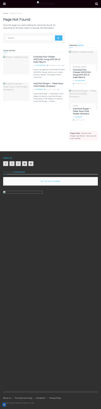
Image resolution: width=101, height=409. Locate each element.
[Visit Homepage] (50, 4)
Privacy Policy (55, 398)
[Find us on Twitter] (11, 163)
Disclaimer (40, 398)
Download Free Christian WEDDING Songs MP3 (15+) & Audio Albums (46, 59)
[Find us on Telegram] (24, 163)
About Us (7, 398)
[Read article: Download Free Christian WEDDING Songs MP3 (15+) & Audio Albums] (16, 65)
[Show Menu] (4, 4)
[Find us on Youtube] (30, 163)
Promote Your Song (23, 398)
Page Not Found (16, 13)
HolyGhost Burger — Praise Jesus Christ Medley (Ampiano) (48, 84)
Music (75, 106)
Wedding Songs (80, 67)
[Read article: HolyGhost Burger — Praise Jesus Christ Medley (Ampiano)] (16, 91)
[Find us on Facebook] (5, 163)
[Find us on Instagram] (18, 163)
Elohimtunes (41, 65)
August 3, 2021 (50, 89)
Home (5, 13)
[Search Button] (96, 4)
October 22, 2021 (54, 65)
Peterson (39, 89)
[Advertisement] (83, 25)
